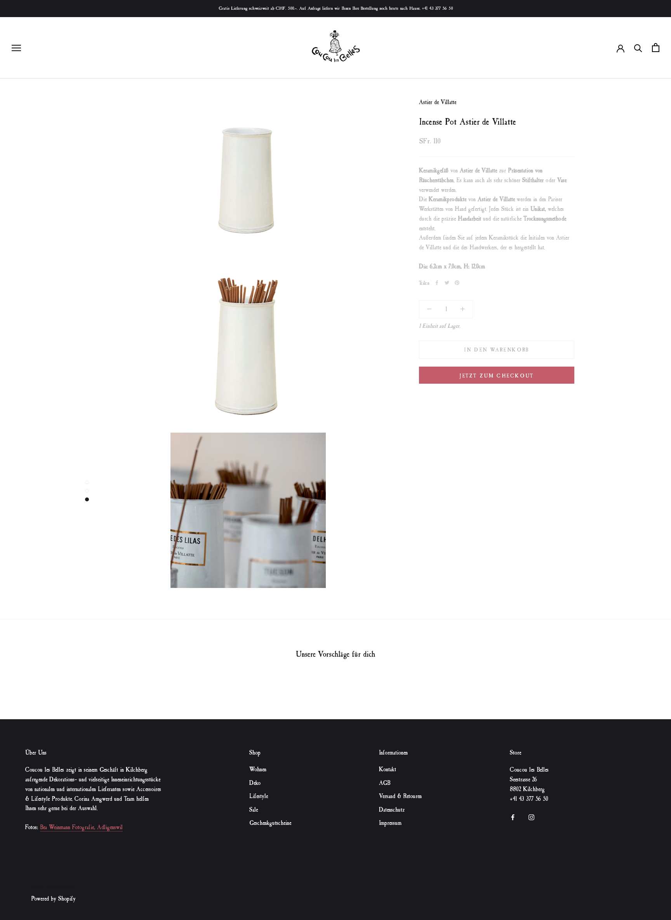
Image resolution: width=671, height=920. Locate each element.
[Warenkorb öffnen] (655, 47)
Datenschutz (392, 810)
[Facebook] (437, 282)
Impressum (390, 823)
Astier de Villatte (437, 102)
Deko (255, 783)
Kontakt (387, 769)
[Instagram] (531, 816)
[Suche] (638, 47)
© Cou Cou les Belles (52, 887)
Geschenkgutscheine (270, 823)
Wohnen (257, 769)
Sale (253, 810)
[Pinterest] (457, 282)
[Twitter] (447, 282)
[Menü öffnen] (16, 47)
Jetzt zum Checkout (496, 375)
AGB (384, 783)
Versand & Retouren (400, 796)
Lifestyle (258, 796)
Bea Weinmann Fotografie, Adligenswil (81, 827)
